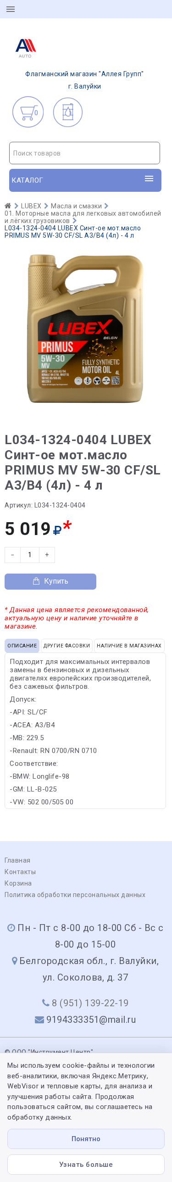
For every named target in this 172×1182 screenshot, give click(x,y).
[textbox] (85, 153)
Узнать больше (86, 1164)
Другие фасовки (67, 646)
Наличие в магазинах (129, 646)
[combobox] (84, 153)
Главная (18, 860)
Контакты (20, 871)
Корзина (18, 883)
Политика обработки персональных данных (75, 894)
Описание (22, 646)
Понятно (86, 1139)
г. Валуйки (84, 80)
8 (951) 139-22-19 (90, 1003)
